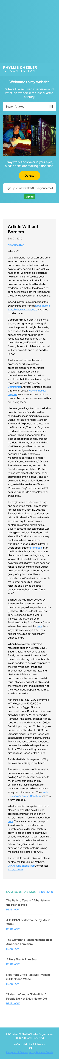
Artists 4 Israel (15, 869)
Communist (14, 386)
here (39, 626)
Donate (29, 175)
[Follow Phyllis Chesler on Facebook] (30, 1048)
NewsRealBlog (16, 245)
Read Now (13, 909)
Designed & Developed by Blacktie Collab (29, 1052)
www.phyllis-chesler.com (21, 865)
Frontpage (36, 547)
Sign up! (30, 197)
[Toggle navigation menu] (52, 69)
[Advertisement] (29, 31)
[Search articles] (51, 106)
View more (46, 891)
